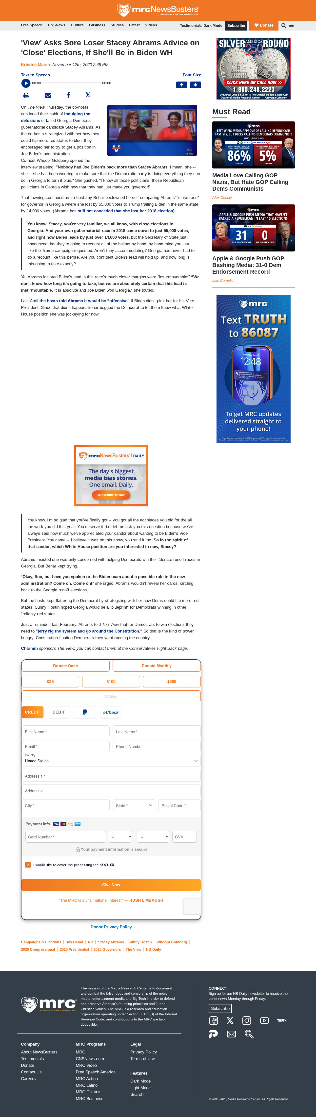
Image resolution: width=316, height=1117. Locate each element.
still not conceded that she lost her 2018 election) (126, 211)
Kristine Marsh (35, 64)
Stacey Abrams (111, 942)
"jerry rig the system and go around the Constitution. (88, 631)
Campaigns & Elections (41, 942)
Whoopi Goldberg (172, 942)
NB (90, 942)
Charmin (30, 648)
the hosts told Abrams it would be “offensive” (85, 301)
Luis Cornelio (222, 280)
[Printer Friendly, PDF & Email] (47, 96)
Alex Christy (222, 197)
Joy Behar (74, 942)
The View (133, 949)
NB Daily (153, 949)
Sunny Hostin (140, 942)
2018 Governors (107, 949)
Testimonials (191, 25)
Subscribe (236, 25)
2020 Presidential (74, 949)
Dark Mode (212, 25)
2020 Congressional (38, 949)
